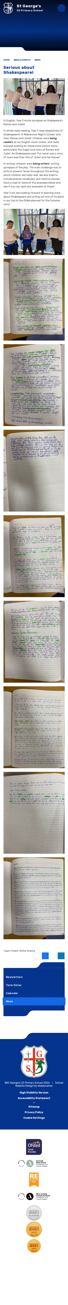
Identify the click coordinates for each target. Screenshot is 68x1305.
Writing (22, 951)
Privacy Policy (34, 1112)
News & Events (22, 60)
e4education (45, 1085)
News (37, 60)
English (15, 951)
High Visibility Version (34, 1092)
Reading (31, 951)
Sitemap (34, 1106)
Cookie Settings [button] (34, 1117)
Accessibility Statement (34, 1098)
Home (6, 60)
